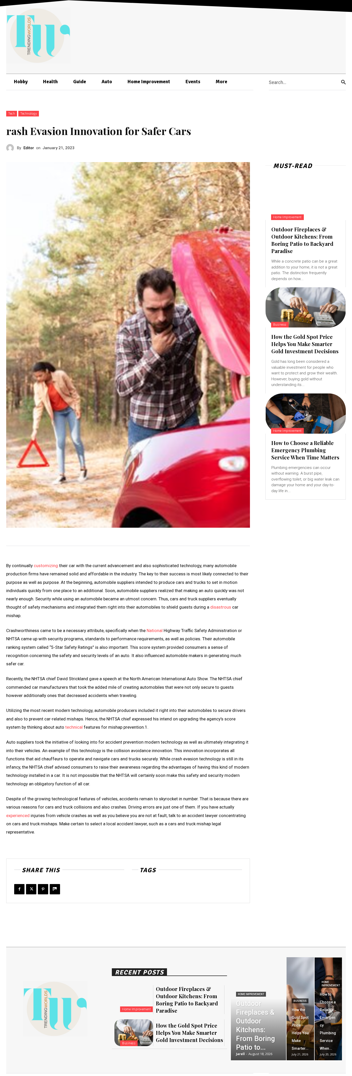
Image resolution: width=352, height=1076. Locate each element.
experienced (18, 815)
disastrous (220, 607)
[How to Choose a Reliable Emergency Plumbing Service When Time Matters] (305, 413)
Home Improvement (287, 217)
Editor (28, 148)
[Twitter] (31, 889)
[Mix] (55, 889)
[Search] (343, 82)
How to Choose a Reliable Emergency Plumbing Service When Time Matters (305, 450)
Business (280, 324)
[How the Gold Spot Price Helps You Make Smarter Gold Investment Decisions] (305, 307)
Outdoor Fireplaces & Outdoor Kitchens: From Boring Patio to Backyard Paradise (302, 240)
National (155, 630)
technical (74, 727)
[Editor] (11, 148)
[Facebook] (19, 889)
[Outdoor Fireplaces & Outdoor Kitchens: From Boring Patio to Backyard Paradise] (305, 200)
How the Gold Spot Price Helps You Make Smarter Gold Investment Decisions (305, 344)
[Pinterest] (43, 889)
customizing (46, 565)
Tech (11, 113)
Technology (28, 113)
